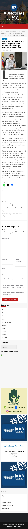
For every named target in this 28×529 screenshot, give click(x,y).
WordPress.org (6, 508)
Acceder (4, 499)
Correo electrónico (18, 260)
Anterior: (13, 205)
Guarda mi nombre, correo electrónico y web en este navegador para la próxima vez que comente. (14, 278)
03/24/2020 (5, 50)
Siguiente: (12, 214)
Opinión (4, 331)
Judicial (4, 325)
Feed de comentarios (7, 505)
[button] (2, 26)
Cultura (4, 313)
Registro (4, 496)
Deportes (4, 316)
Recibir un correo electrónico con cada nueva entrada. (13, 293)
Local (3, 328)
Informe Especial (6, 322)
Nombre (5, 259)
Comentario (6, 238)
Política (4, 334)
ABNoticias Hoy (14, 15)
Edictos (4, 319)
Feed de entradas (6, 502)
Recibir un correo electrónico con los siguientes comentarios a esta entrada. (13, 286)
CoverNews (10, 526)
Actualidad (5, 309)
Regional (5, 39)
